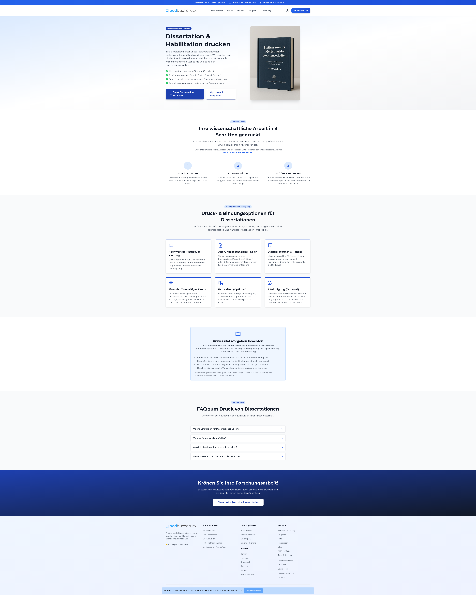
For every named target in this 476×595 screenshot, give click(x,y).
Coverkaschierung (248, 543)
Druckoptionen (248, 525)
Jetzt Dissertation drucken (183, 94)
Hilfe (280, 539)
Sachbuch (244, 570)
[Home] (181, 10)
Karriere (281, 577)
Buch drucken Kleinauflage (214, 547)
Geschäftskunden (285, 561)
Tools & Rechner (285, 555)
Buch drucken (216, 11)
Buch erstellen (301, 11)
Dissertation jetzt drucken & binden (238, 502)
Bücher (240, 11)
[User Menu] (287, 10)
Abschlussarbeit (247, 574)
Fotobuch (244, 558)
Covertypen (245, 539)
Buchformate (246, 531)
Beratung (267, 11)
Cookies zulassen (253, 591)
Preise (230, 11)
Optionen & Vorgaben (216, 94)
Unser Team (283, 569)
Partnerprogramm (286, 573)
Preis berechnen (210, 535)
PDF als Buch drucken (212, 543)
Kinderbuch (245, 562)
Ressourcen (283, 543)
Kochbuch (244, 566)
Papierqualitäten (247, 535)
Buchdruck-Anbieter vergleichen (238, 152)
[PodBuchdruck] (181, 526)
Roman (243, 554)
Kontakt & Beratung (286, 531)
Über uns (282, 565)
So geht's (253, 11)
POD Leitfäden (284, 551)
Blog (280, 547)
